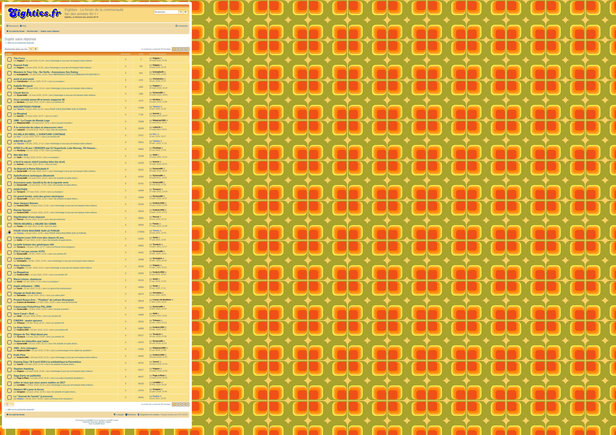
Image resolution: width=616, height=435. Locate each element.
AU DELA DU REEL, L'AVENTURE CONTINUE (39, 134)
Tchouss (21, 323)
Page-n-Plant (23, 378)
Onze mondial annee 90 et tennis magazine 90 (39, 99)
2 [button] (177, 49)
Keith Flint (19, 355)
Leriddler (21, 385)
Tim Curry (19, 58)
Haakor (20, 399)
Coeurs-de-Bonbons (26, 302)
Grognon (21, 392)
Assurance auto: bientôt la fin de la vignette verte (41, 182)
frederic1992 (23, 206)
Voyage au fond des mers (28, 293)
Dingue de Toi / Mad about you (31, 334)
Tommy (20, 233)
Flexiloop (21, 150)
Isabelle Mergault (23, 86)
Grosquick (21, 261)
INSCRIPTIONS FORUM (27, 106)
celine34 (21, 130)
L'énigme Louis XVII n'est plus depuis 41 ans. (39, 237)
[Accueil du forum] (35, 13)
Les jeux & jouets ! (64, 123)
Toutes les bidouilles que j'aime (31, 341)
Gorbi (19, 240)
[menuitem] (23, 26)
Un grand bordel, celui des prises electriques (39, 196)
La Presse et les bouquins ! (63, 247)
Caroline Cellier (22, 258)
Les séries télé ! (58, 295)
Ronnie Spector (22, 210)
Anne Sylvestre (22, 265)
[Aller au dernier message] (161, 58)
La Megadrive (21, 272)
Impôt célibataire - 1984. (27, 286)
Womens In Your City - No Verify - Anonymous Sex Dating (46, 72)
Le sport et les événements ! (59, 288)
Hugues (20, 61)
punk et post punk (24, 79)
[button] (187, 49)
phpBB (89, 420)
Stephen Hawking (23, 369)
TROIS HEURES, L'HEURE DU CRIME (35, 224)
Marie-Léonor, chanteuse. (28, 279)
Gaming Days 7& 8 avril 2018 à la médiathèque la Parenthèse (47, 362)
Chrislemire (22, 81)
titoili (19, 157)
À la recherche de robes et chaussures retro (38, 127)
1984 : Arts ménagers (25, 348)
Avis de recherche (59, 130)
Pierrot (20, 219)
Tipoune (20, 109)
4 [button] (184, 49)
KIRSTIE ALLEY (22, 141)
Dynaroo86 (22, 95)
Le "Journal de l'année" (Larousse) (33, 396)
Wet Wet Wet (21, 155)
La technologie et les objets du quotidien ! (74, 350)
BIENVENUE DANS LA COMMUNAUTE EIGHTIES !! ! (77, 74)
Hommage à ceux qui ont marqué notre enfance (71, 61)
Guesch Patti (21, 65)
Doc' (19, 137)
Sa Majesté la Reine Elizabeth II (31, 168)
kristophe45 (22, 74)
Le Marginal (20, 113)
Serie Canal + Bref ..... (26, 313)
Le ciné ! (54, 116)
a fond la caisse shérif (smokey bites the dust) (39, 162)
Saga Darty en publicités (27, 375)
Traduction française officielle (93, 422)
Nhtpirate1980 (23, 123)
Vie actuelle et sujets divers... (66, 178)
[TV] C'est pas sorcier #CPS (29, 251)
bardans (21, 102)
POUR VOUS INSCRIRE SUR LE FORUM (68, 109)
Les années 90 (57, 102)
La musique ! (59, 81)
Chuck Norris (21, 93)
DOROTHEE (20, 189)
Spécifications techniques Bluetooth (34, 175)
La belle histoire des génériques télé (34, 244)
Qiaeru (108, 422)
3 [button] (180, 49)
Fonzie (20, 226)
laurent (20, 116)
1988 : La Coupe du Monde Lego (32, 120)
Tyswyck (21, 192)
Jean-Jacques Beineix (26, 203)
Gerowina (21, 295)
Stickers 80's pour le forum (29, 389)
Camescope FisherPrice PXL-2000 (32, 306)
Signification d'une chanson (29, 217)
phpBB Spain (100, 424)
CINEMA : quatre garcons (28, 320)
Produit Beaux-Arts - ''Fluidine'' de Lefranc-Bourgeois (44, 300)
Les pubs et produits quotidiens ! (70, 378)
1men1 (20, 364)
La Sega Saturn (22, 327)
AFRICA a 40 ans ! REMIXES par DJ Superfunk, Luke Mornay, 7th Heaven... (55, 148)
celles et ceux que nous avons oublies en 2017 (39, 382)
